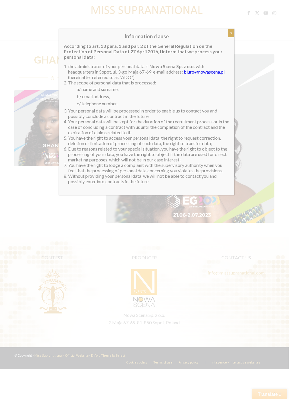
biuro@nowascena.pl (204, 71)
